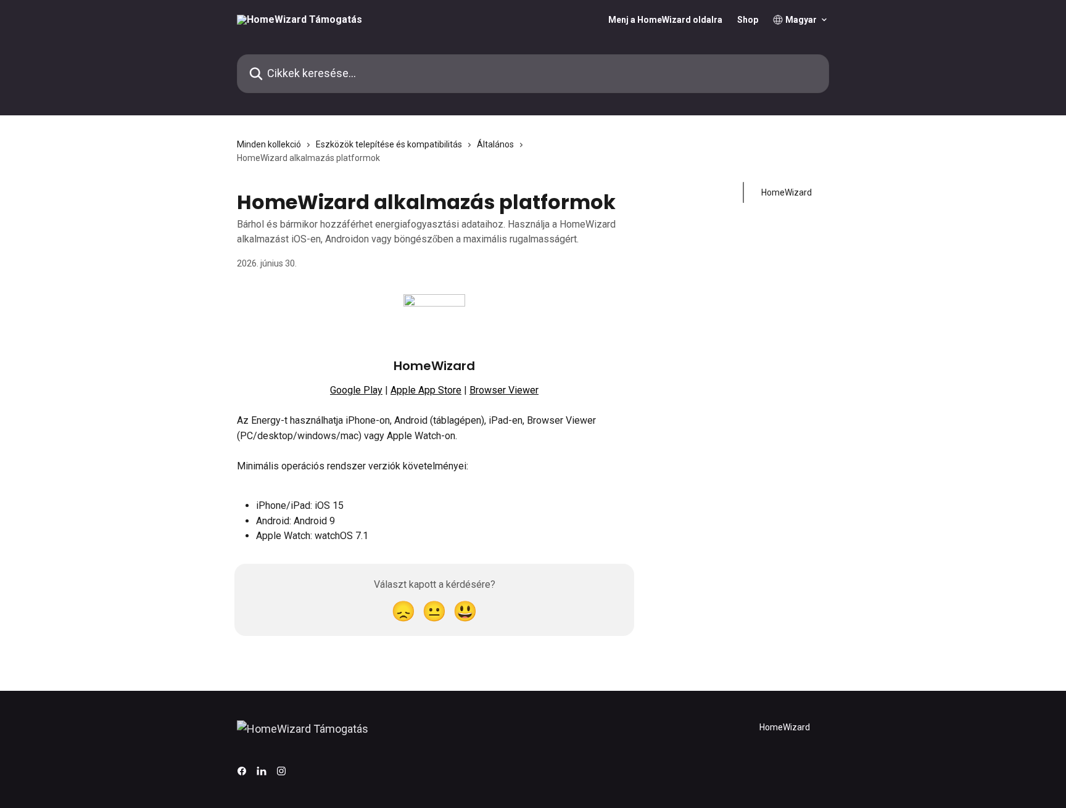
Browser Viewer (504, 390)
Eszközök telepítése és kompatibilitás (389, 144)
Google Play (356, 390)
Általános (495, 144)
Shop (747, 19)
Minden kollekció (269, 144)
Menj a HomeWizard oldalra (665, 19)
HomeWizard (786, 192)
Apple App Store (425, 390)
